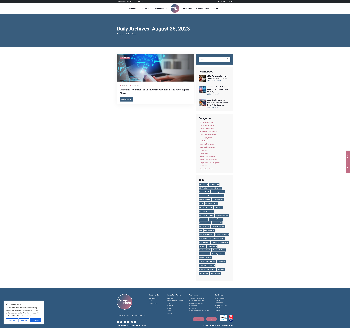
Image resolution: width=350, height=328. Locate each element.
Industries (145, 8)
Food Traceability (204, 226)
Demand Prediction (204, 199)
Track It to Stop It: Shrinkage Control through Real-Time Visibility (218, 89)
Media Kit (170, 305)
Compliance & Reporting (196, 303)
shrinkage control (204, 254)
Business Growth (204, 192)
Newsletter (203, 150)
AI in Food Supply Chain (206, 188)
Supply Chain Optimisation (196, 300)
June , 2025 (213, 107)
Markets (216, 8)
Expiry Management (211, 203)
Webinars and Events (221, 305)
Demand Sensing (218, 199)
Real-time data (212, 246)
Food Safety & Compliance (208, 134)
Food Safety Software (216, 219)
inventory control (209, 230)
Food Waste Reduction (218, 226)
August (134, 34)
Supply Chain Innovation (207, 156)
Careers (169, 313)
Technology (135, 85)
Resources (187, 8)
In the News (204, 141)
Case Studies (219, 302)
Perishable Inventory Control (220, 242)
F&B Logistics (218, 207)
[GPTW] (231, 318)
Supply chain (221, 261)
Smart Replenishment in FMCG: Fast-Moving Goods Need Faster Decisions (217, 102)
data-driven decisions (217, 196)
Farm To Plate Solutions (206, 215)
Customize (12, 320)
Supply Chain (204, 153)
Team (169, 310)
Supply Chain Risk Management (210, 163)
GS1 (200, 230)
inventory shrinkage (205, 238)
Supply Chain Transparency (207, 269)
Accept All (36, 320)
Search (227, 59)
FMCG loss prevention (222, 215)
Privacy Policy (153, 303)
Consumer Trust (204, 196)
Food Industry (203, 219)
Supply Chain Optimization (207, 265)
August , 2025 (214, 81)
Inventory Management (207, 147)
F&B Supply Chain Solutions (209, 131)
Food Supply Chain (206, 138)
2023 (127, 34)
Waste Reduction (215, 273)
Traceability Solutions (207, 169)
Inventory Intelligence (207, 144)
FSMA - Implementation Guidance (199, 310)
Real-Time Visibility (204, 250)
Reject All (24, 320)
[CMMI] (223, 318)
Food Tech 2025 (217, 223)
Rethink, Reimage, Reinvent (175, 300)
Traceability (221, 269)
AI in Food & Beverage (207, 122)
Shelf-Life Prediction (219, 250)
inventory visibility (204, 242)
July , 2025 (213, 94)
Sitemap (217, 310)
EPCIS (201, 203)
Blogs (169, 308)
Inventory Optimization (222, 234)
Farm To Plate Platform (206, 211)
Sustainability (193, 305)
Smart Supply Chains (218, 254)
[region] (24, 312)
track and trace (203, 273)
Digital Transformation (207, 128)
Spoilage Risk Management (207, 261)
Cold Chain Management (207, 125)
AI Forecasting (203, 184)
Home (121, 34)
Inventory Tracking (218, 238)
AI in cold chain (214, 184)
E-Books (217, 307)
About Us (132, 8)
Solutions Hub (160, 8)
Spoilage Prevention (205, 257)
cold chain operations (218, 192)
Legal (211, 319)
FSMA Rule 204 (202, 8)
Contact (198, 319)
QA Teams (202, 246)
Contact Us (152, 298)
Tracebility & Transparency (197, 298)
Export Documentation (205, 207)
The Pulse (170, 303)
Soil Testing (192, 308)
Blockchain (218, 188)
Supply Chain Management (208, 159)
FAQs (150, 300)
